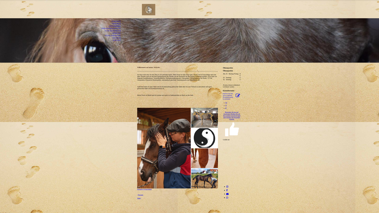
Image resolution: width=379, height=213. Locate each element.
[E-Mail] (227, 194)
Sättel (139, 198)
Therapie (141, 195)
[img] (148, 9)
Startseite (116, 21)
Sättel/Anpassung (113, 35)
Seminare (117, 33)
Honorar (117, 38)
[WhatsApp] (226, 105)
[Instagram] (227, 186)
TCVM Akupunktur (113, 31)
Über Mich (116, 24)
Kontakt (117, 40)
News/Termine (115, 26)
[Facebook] (225, 108)
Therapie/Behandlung (111, 28)
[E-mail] (226, 103)
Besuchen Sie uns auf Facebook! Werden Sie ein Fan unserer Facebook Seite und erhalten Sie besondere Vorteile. (231, 115)
